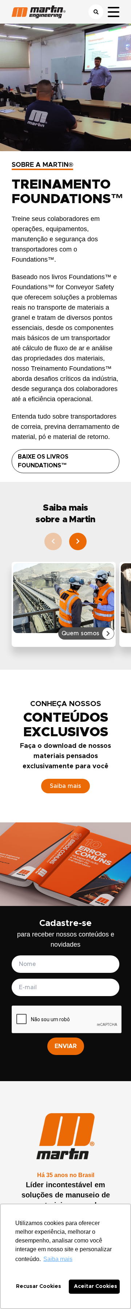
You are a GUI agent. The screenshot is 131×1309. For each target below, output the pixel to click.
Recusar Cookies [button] (38, 1286)
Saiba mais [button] (57, 1259)
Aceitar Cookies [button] (95, 1286)
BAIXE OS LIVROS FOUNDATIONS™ (43, 461)
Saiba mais (65, 786)
